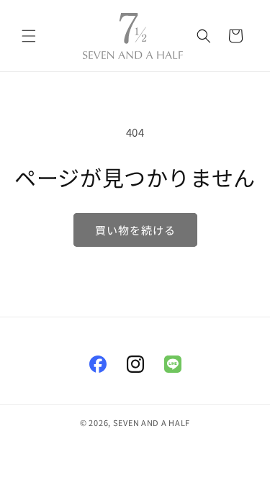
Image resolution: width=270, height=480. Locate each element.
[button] (29, 36)
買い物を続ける (135, 229)
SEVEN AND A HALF (151, 422)
